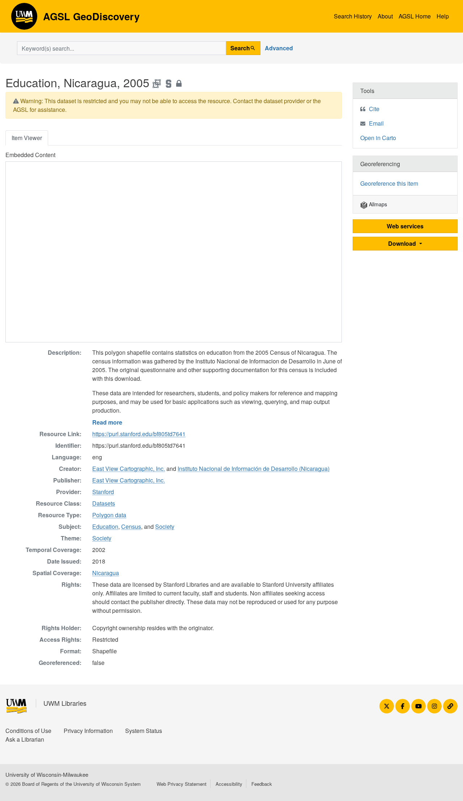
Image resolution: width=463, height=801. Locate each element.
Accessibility (229, 783)
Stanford (103, 492)
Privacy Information (88, 730)
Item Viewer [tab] (27, 138)
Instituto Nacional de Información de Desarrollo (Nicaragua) (254, 468)
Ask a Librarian (24, 739)
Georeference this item (389, 183)
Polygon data (109, 515)
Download (402, 243)
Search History (353, 16)
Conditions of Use (28, 730)
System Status (143, 730)
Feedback (261, 783)
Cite (374, 109)
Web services (405, 226)
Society (164, 526)
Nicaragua (105, 573)
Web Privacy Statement (182, 783)
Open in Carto (378, 138)
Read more (107, 422)
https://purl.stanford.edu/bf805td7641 (139, 434)
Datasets (103, 503)
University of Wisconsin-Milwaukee (46, 774)
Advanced (279, 48)
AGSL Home (415, 16)
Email (376, 123)
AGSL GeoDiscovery (24, 19)
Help (443, 16)
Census (131, 526)
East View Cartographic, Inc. (128, 468)
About (385, 16)
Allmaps (377, 204)
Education (105, 526)
